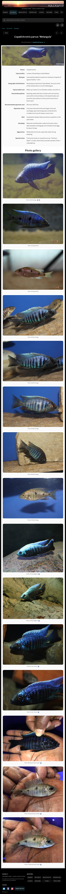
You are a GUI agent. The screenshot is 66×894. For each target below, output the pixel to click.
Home (3, 28)
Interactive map (33, 12)
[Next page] (61, 33)
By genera (5, 12)
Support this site (20, 888)
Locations (41, 12)
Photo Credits (57, 881)
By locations (13, 12)
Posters (56, 12)
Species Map (49, 12)
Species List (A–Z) (23, 12)
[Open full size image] (33, 175)
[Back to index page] (6, 33)
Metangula (16, 28)
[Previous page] (57, 33)
